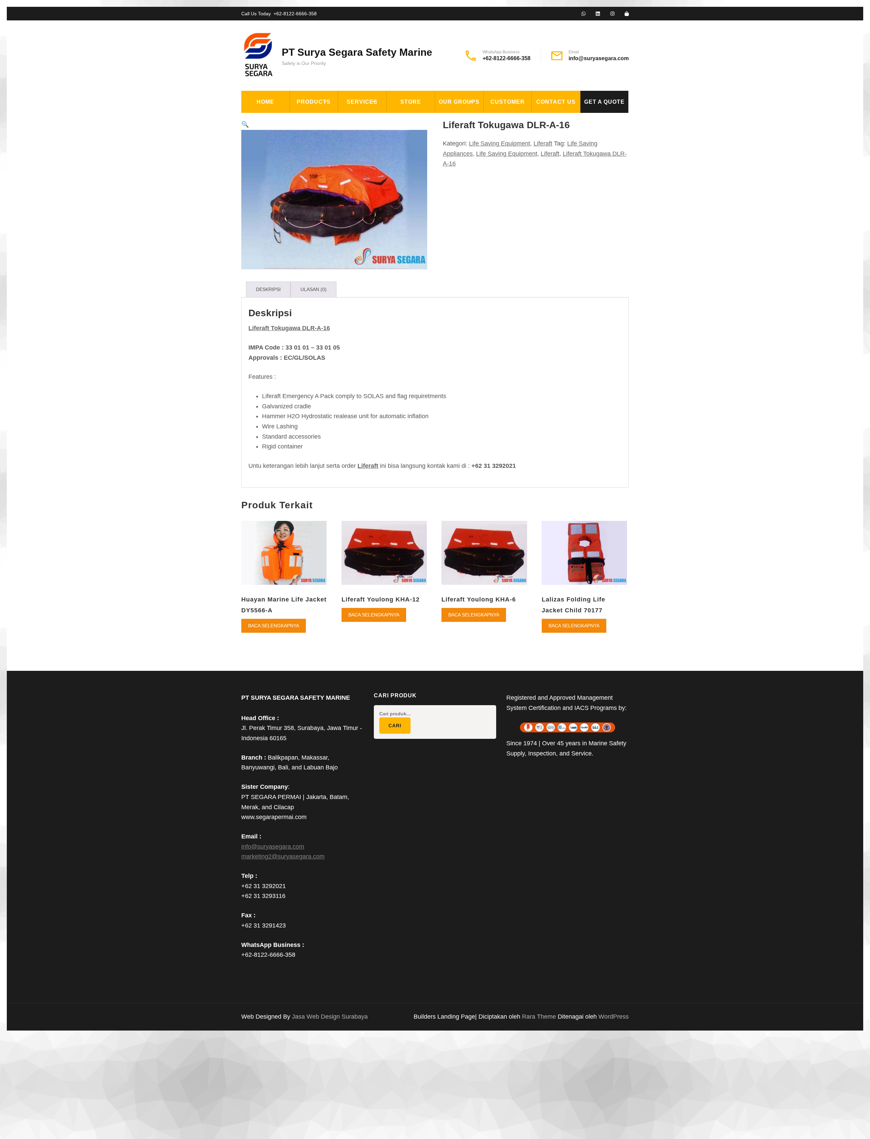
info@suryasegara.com (599, 58)
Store (410, 102)
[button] (245, 124)
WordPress (613, 1016)
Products (314, 102)
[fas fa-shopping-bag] (627, 14)
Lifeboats (309, 183)
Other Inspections (371, 167)
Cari (394, 725)
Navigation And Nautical (331, 214)
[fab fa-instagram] (612, 14)
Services (362, 102)
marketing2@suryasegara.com (283, 856)
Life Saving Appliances (328, 167)
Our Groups (459, 102)
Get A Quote (604, 102)
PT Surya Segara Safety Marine (357, 52)
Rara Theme (540, 1016)
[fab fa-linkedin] (598, 14)
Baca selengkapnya (273, 625)
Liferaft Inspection (372, 120)
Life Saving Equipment (327, 151)
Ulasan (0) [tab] (313, 289)
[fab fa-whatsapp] (583, 14)
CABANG (451, 120)
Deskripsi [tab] (268, 289)
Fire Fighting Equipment (331, 136)
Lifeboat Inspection (372, 136)
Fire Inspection (366, 151)
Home (265, 102)
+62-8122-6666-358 (295, 13)
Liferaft (307, 198)
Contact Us (556, 102)
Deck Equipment (318, 120)
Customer (507, 102)
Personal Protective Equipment (326, 234)
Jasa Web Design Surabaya (330, 1016)
